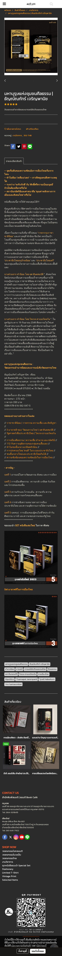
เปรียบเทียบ (33, 129)
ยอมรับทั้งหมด (38, 951)
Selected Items (10, 880)
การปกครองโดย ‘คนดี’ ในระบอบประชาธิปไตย (30, 450)
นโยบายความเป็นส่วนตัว (21, 945)
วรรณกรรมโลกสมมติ (12, 851)
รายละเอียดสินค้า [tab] (14, 161)
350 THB (28, 135)
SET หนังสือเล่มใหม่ (25, 525)
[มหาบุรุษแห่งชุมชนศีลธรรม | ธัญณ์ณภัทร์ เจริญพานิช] (31, 46)
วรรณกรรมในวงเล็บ (11, 854)
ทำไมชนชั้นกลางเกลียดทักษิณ (22, 447)
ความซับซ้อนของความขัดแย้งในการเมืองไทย (30, 457)
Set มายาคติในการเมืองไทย (18, 589)
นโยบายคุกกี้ (41, 945)
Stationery (7, 869)
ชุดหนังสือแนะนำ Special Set (16, 865)
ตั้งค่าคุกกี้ (22, 951)
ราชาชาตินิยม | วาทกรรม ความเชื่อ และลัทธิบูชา (31, 423)
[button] (50, 4)
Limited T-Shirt (10, 872)
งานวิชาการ (17, 135)
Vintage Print (9, 876)
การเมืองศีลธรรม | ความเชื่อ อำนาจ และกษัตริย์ (31, 440)
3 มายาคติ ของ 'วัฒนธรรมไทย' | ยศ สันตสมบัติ (30, 429)
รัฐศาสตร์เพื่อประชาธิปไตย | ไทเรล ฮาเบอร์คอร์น (31, 433)
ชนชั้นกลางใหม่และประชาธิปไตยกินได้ (26, 454)
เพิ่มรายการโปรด (13, 129)
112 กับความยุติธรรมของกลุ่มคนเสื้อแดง (27, 443)
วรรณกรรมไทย (9, 858)
